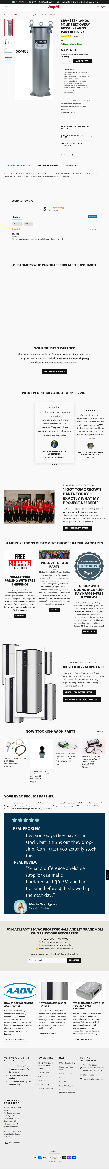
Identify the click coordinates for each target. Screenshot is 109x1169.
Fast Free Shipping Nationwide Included (74, 55)
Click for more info (83, 1039)
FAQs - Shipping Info (67, 1063)
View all (101, 731)
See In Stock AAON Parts (16, 1039)
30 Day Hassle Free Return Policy (75, 128)
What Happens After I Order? (72, 136)
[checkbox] (28, 224)
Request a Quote (65, 1073)
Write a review (92, 216)
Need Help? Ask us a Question (71, 144)
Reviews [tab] (17, 217)
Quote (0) (107, 875)
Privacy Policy (43, 1084)
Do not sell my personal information (67, 1091)
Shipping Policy (44, 1072)
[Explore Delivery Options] (29, 507)
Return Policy (89, 631)
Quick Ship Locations (67, 1086)
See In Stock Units (48, 1034)
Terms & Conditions (45, 1088)
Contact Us (42, 1076)
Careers (62, 1078)
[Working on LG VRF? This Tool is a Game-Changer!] (89, 991)
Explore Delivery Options (77, 528)
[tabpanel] (54, 235)
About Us (54, 609)
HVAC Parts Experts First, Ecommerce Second (45, 1066)
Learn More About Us (54, 371)
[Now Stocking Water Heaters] (54, 991)
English (53, 1151)
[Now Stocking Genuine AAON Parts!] (20, 991)
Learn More (20, 616)
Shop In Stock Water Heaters (79, 692)
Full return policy (67, 93)
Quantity (65, 57)
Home (6, 15)
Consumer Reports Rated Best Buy (81, 699)
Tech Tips (41, 1080)
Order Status (64, 1082)
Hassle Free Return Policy (66, 1068)
